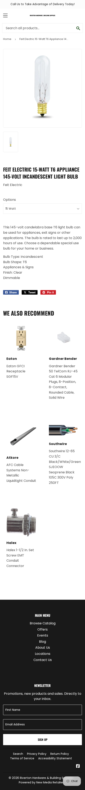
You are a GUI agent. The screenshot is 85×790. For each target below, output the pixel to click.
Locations (42, 653)
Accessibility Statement (55, 758)
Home (7, 39)
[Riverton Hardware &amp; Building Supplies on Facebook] (78, 766)
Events (42, 635)
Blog (42, 641)
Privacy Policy (36, 754)
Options (9, 199)
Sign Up (42, 739)
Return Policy (59, 754)
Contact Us (42, 660)
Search (18, 754)
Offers (42, 629)
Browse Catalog (42, 623)
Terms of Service (22, 758)
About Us (42, 647)
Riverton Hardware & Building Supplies (46, 778)
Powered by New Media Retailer (41, 782)
